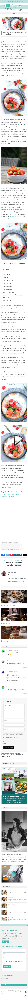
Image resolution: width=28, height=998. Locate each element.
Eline (7, 650)
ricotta (3, 547)
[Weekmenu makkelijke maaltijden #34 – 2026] (4, 899)
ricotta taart (16, 547)
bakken (10, 542)
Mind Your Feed (6, 37)
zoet (22, 549)
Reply (24, 657)
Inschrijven (7, 966)
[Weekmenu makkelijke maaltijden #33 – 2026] (4, 905)
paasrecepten (5, 544)
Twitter (4, 494)
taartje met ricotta (14, 549)
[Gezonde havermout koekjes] (14, 596)
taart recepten (5, 549)
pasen (11, 544)
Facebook (19, 492)
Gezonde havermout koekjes (9, 605)
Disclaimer (3, 991)
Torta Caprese (6, 623)
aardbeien (4, 542)
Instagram (17, 494)
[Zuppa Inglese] (14, 632)
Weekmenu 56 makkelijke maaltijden (18, 564)
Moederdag (13, 216)
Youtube (11, 496)
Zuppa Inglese (6, 641)
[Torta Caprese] (14, 614)
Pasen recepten (18, 544)
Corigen (2, 993)
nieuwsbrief (6, 487)
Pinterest (4, 496)
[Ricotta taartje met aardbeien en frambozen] (14, 23)
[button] (14, 13)
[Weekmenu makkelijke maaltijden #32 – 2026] (4, 912)
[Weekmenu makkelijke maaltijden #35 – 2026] (4, 892)
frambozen (16, 542)
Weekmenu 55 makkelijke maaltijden (9, 564)
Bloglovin (10, 494)
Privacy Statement (10, 991)
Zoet (26, 37)
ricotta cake (9, 547)
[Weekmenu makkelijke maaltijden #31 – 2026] (4, 919)
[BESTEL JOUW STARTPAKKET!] (14, 785)
